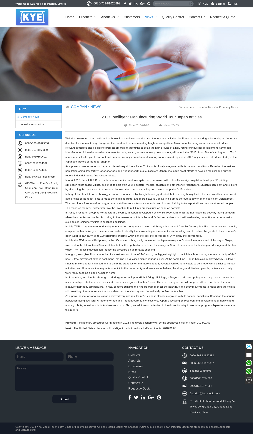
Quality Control (173, 17)
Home (69, 17)
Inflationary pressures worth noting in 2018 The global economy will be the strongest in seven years (137, 322)
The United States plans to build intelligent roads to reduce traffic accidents (117, 328)
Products (85, 17)
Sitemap (220, 3)
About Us (108, 17)
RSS (235, 3)
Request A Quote (222, 17)
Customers (132, 17)
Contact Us (197, 17)
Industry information (32, 124)
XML (205, 3)
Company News (30, 116)
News (149, 17)
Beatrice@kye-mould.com (40, 176)
